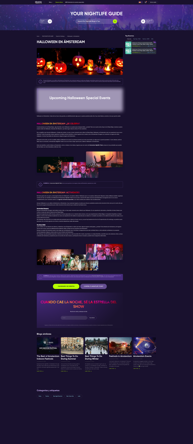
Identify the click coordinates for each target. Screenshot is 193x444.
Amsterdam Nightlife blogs (97, 275)
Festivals (129, 38)
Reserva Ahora (59, 2)
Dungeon (50, 210)
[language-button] (140, 2)
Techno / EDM (145, 38)
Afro (152, 38)
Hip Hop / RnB (136, 38)
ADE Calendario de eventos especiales (74, 2)
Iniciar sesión (153, 2)
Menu (50, 2)
